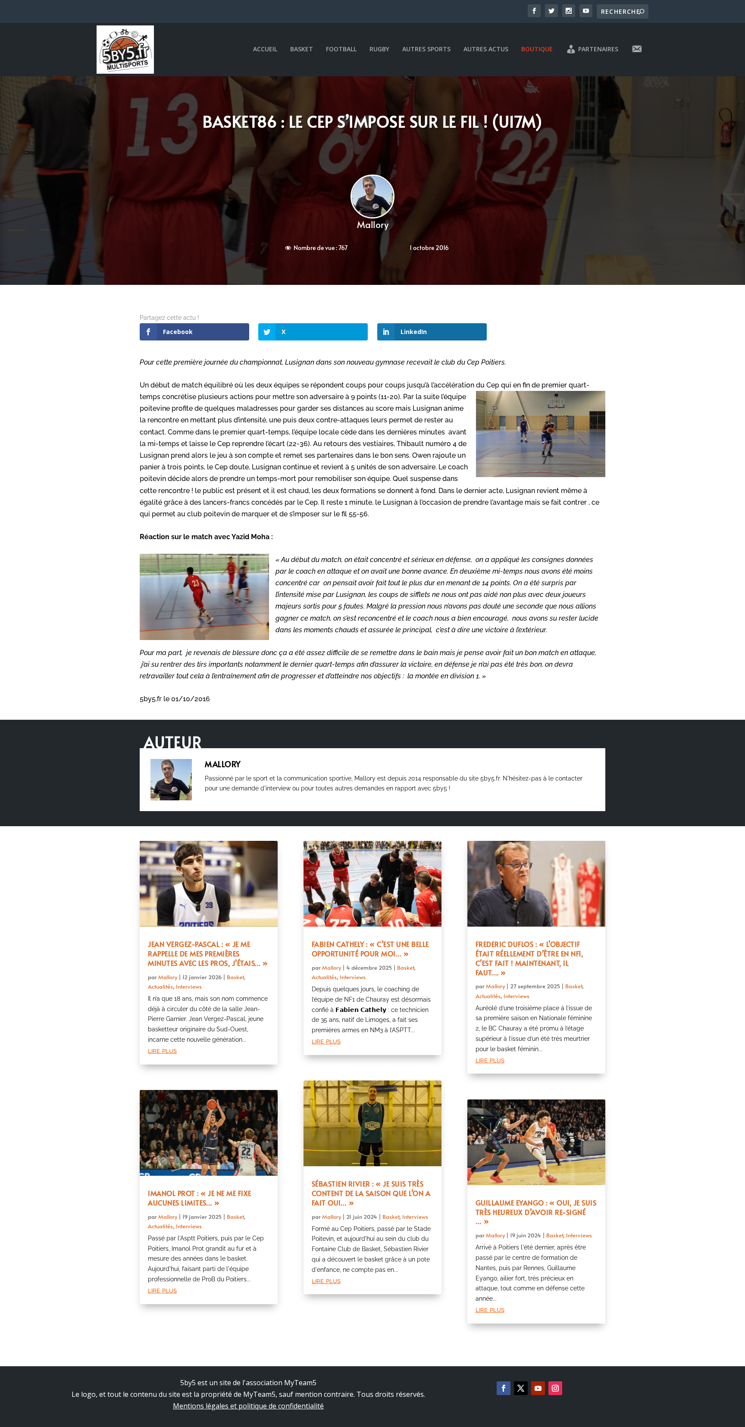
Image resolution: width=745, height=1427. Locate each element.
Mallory (372, 224)
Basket (301, 49)
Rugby (379, 49)
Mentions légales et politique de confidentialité (248, 1406)
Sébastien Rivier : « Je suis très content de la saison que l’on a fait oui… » (371, 1193)
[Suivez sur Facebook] (503, 1388)
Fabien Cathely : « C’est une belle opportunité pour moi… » (370, 948)
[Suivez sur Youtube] (538, 1388)
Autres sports (426, 49)
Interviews (189, 986)
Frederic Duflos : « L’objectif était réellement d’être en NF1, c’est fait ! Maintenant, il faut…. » (529, 958)
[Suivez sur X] (521, 1388)
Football (341, 49)
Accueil (265, 49)
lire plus (162, 1050)
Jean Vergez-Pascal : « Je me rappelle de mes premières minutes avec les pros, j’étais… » (208, 953)
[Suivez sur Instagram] (555, 1388)
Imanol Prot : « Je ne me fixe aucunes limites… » (199, 1197)
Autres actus (485, 49)
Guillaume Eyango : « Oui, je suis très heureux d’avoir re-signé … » (536, 1212)
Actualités (160, 986)
